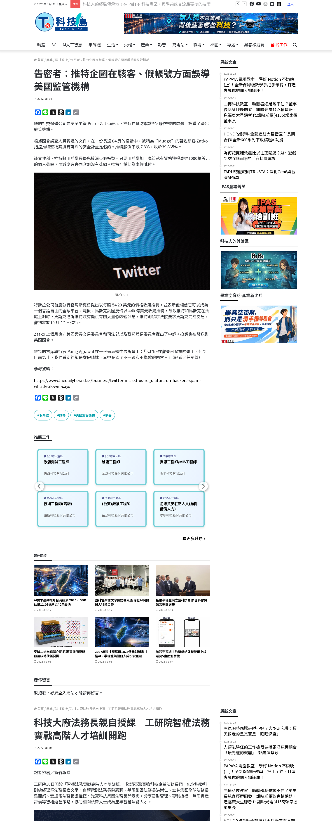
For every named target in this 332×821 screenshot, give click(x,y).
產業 (145, 44)
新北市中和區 (112, 456)
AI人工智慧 (72, 44)
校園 (214, 44)
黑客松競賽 (254, 44)
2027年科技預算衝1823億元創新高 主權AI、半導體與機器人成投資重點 (121, 653)
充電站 (178, 44)
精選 (41, 44)
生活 (111, 44)
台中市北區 (169, 456)
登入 (290, 4)
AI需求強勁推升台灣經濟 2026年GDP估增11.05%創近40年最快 (60, 602)
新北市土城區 (170, 498)
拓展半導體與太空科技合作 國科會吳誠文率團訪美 (181, 602)
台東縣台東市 (112, 498)
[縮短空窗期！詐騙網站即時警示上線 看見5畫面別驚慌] (183, 632)
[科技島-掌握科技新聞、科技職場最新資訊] (61, 22)
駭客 (108, 415)
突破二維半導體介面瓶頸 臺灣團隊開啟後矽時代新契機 (59, 653)
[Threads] (279, 4)
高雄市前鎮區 (54, 498)
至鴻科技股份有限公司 (117, 473)
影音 (162, 44)
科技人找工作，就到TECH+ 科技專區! (117, 4)
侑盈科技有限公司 (56, 473)
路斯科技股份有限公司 (59, 515)
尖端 (128, 44)
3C (53, 44)
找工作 (281, 44)
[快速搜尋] (294, 44)
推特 (62, 415)
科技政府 (61, 59)
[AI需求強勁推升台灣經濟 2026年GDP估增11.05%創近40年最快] (61, 580)
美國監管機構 (85, 415)
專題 (231, 44)
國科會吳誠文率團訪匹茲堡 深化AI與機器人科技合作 (122, 602)
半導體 (95, 44)
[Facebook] (251, 4)
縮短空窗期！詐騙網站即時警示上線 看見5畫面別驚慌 (181, 653)
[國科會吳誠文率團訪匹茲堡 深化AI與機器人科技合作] (122, 580)
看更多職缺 (192, 538)
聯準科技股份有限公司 (176, 515)
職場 (197, 44)
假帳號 (44, 415)
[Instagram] (265, 4)
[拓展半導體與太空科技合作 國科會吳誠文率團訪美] (183, 580)
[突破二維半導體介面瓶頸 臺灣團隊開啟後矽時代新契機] (61, 632)
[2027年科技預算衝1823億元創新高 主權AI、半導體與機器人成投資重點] (122, 632)
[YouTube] (258, 4)
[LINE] (272, 4)
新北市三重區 (54, 456)
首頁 (40, 59)
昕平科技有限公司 (172, 473)
